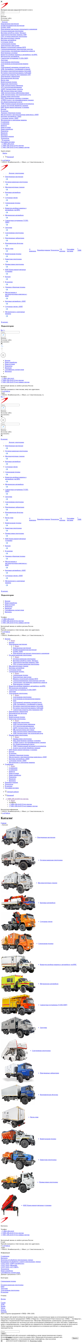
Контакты (8, 371)
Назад (13, 640)
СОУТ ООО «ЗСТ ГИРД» (10, 1267)
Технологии (5, 1269)
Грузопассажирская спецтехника (24, 659)
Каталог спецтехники (16, 173)
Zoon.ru (3, 1310)
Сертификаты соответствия (14, 369)
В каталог (4, 322)
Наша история (10, 364)
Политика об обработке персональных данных (17, 1260)
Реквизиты (8, 366)
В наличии (4, 1292)
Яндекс (3, 1299)
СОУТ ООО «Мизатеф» (9, 1265)
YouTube (4, 1312)
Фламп (3, 1306)
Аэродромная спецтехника (22, 697)
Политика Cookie (36, 1341)
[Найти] (2, 14)
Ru (2, 330)
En (4, 330)
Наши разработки (11, 362)
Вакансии (8, 368)
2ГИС (3, 1304)
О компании (13, 768)
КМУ (2, 1287)
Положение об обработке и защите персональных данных (21, 1261)
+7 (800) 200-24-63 (7, 144)
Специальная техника (20, 675)
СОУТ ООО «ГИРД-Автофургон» (12, 1263)
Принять (75, 1338)
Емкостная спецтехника (21, 722)
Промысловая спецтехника (22, 739)
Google (3, 1303)
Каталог (7, 360)
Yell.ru (3, 1308)
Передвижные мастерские (22, 648)
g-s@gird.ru (6, 160)
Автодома (4, 1288)
